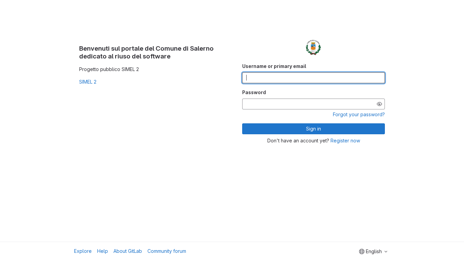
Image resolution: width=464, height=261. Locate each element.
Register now (345, 140)
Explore (83, 251)
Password (254, 92)
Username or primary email (274, 66)
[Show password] (379, 104)
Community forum (166, 251)
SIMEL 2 (87, 82)
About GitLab (127, 251)
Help (102, 251)
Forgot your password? (359, 114)
